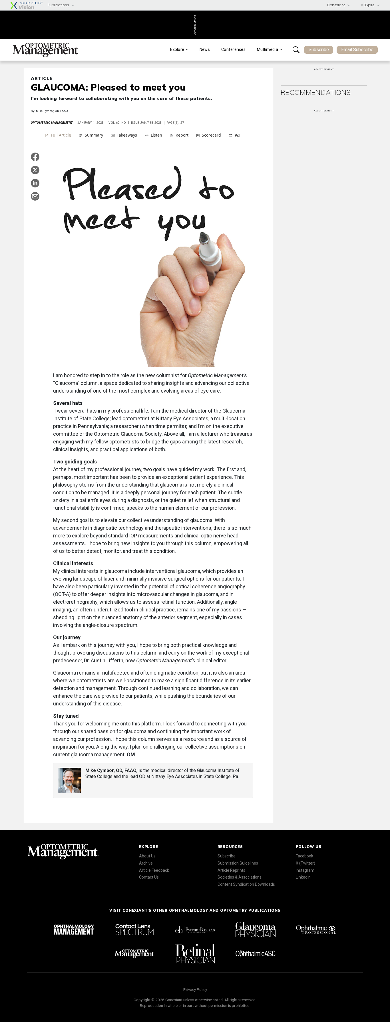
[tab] (58, 136)
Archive (146, 863)
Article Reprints (231, 870)
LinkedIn (303, 877)
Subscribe (319, 49)
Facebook (304, 856)
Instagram (305, 870)
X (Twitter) (305, 863)
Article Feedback (154, 870)
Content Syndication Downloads (246, 884)
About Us (147, 856)
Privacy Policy (195, 989)
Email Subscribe (357, 49)
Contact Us (149, 877)
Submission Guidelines (238, 863)
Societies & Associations (240, 877)
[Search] (296, 49)
